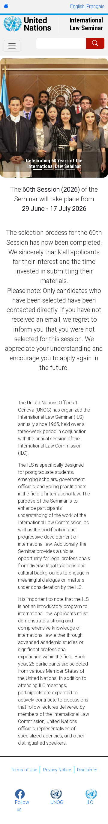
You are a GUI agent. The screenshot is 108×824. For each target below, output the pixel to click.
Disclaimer (87, 769)
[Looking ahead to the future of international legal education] (48, 169)
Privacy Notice (57, 769)
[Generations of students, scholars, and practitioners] (59, 169)
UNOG (56, 802)
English (77, 6)
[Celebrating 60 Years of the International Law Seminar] (37, 169)
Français (95, 6)
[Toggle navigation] (12, 46)
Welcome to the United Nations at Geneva (6, 5)
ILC (89, 802)
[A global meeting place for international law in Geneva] (70, 169)
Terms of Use (24, 769)
